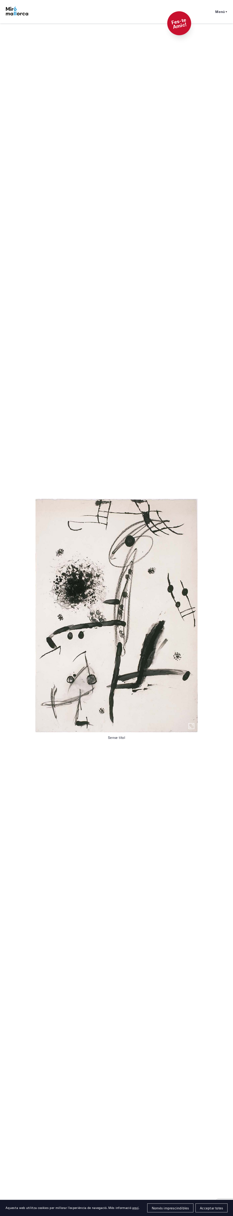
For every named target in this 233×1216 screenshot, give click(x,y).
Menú (220, 12)
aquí (135, 1208)
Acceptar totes (211, 1208)
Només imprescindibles (170, 1208)
